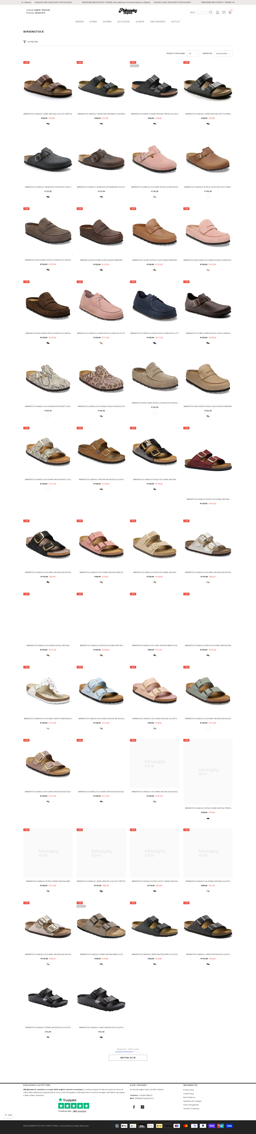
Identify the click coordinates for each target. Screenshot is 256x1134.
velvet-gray (208, 818)
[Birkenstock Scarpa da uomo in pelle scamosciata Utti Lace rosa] (101, 305)
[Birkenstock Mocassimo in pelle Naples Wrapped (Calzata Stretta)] (101, 232)
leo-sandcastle (101, 416)
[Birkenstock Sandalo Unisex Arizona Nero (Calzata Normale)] (154, 926)
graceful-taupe (48, 964)
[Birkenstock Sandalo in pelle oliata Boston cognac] (208, 159)
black (101, 124)
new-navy (155, 343)
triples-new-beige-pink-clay (155, 728)
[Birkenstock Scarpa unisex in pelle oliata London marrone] (208, 305)
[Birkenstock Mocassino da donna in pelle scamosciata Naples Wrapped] (208, 232)
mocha (48, 124)
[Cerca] (201, 12)
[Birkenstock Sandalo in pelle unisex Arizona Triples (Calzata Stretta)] (208, 772)
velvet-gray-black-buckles (155, 655)
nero (155, 124)
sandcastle (155, 582)
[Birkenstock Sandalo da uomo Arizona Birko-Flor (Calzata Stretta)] (154, 617)
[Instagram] (142, 1107)
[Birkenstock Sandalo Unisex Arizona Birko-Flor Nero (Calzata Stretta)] (101, 85)
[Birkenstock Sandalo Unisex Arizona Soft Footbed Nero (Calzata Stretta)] (208, 85)
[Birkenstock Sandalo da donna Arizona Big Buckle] (48, 763)
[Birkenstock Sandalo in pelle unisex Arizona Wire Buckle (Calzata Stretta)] (48, 853)
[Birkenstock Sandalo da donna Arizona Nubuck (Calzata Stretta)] (101, 544)
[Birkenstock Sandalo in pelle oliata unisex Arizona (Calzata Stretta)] (154, 853)
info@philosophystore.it (144, 1098)
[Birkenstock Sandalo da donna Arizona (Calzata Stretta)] (154, 690)
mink (101, 489)
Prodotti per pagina (176, 53)
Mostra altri (128, 1057)
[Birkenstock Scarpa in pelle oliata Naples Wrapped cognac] (154, 232)
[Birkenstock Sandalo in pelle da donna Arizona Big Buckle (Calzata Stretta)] (208, 617)
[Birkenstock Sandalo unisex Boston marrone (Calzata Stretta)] (101, 159)
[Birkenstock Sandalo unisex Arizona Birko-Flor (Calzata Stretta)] (101, 926)
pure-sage (208, 728)
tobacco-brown (208, 416)
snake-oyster (48, 416)
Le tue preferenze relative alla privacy (74, 1126)
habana (101, 197)
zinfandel (208, 509)
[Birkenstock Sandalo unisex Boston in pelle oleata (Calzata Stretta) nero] (48, 159)
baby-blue (101, 728)
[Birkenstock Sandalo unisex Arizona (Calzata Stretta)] (48, 85)
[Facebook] (134, 1107)
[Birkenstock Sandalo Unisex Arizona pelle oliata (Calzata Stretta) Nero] (208, 926)
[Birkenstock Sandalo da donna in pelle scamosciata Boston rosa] (154, 159)
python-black (48, 582)
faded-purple (48, 801)
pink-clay (155, 197)
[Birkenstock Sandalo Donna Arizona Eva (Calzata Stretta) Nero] (48, 999)
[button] (193, 53)
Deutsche (46, 10)
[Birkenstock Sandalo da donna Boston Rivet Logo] (48, 378)
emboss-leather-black (155, 489)
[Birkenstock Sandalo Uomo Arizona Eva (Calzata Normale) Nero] (101, 999)
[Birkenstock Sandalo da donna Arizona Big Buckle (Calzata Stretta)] (48, 544)
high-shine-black (208, 655)
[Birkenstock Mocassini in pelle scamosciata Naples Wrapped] (48, 305)
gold (208, 891)
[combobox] (199, 12)
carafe (48, 343)
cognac (208, 197)
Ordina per (207, 53)
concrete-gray (48, 270)
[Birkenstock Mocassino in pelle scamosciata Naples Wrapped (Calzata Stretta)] (48, 232)
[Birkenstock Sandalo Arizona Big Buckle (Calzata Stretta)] (101, 451)
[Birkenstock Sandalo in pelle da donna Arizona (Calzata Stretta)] (154, 451)
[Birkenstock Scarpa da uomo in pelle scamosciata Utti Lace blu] (154, 305)
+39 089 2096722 (145, 1095)
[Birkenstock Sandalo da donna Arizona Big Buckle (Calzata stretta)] (48, 926)
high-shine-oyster (155, 801)
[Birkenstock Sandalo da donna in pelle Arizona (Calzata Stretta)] (48, 617)
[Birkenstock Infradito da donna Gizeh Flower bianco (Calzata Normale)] (48, 690)
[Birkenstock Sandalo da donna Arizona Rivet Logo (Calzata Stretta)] (48, 451)
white (48, 728)
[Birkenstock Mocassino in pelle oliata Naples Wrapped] (208, 378)
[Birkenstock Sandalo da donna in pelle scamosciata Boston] (101, 378)
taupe (155, 413)
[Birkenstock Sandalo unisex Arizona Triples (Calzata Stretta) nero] (154, 85)
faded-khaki (101, 891)
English (37, 10)
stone (101, 964)
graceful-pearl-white (208, 582)
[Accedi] (217, 12)
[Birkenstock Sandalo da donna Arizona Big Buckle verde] (208, 690)
